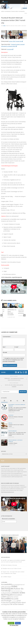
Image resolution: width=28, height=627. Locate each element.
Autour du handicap (20, 404)
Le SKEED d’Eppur (12, 443)
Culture (3, 593)
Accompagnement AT (18, 584)
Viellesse (21, 604)
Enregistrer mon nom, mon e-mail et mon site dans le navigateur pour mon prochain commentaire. (13, 360)
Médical (10, 423)
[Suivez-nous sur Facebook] (16, 372)
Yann (4, 25)
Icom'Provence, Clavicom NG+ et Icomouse (22, 311)
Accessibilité (11, 404)
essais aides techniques (18, 11)
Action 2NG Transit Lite (15, 41)
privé (19, 601)
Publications (5, 603)
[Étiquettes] (23, 400)
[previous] (1, 315)
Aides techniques (6, 11)
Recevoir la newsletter (8, 518)
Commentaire (7, 336)
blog (21, 591)
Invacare (9, 49)
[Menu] (26, 2)
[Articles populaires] (11, 400)
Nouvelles (10, 415)
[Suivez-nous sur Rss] (21, 372)
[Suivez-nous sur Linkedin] (26, 372)
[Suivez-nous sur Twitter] (18, 372)
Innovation (17, 595)
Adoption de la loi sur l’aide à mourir (16, 425)
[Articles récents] (4, 400)
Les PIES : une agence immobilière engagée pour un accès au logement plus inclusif (17, 409)
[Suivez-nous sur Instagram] (23, 372)
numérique (14, 601)
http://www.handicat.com (7, 492)
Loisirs (3, 596)
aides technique (6, 587)
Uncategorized (5, 604)
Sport (24, 602)
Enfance (9, 593)
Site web (5, 352)
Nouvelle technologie (9, 600)
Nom (4, 347)
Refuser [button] (18, 623)
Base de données (15, 591)
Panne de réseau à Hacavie (15, 417)
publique (10, 406)
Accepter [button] (11, 623)
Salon (19, 602)
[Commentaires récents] (17, 400)
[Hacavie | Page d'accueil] (5, 2)
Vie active (14, 604)
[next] (24, 315)
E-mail (16, 347)
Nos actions (14, 597)
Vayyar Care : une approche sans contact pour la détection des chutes (17, 434)
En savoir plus (14, 625)
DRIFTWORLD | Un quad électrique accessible (12, 312)
